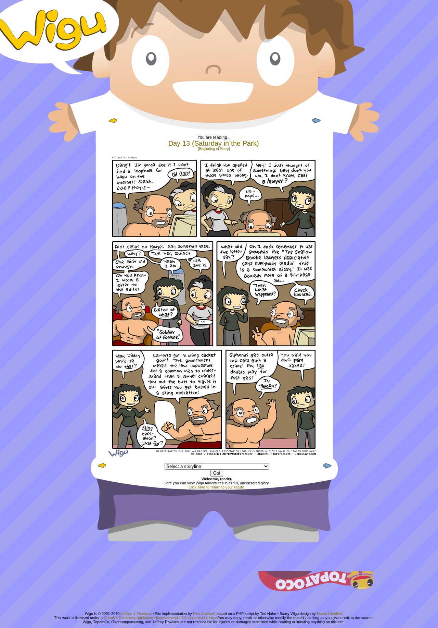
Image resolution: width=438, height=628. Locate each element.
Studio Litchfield (330, 614)
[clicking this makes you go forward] (315, 123)
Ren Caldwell (204, 614)
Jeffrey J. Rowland (136, 614)
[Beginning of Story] (214, 149)
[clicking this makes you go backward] (113, 123)
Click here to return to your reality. (217, 487)
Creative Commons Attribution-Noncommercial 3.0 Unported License (160, 618)
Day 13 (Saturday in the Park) (213, 143)
